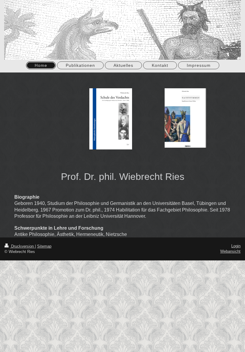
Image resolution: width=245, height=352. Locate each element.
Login (236, 246)
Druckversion (22, 246)
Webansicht (230, 251)
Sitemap (44, 246)
